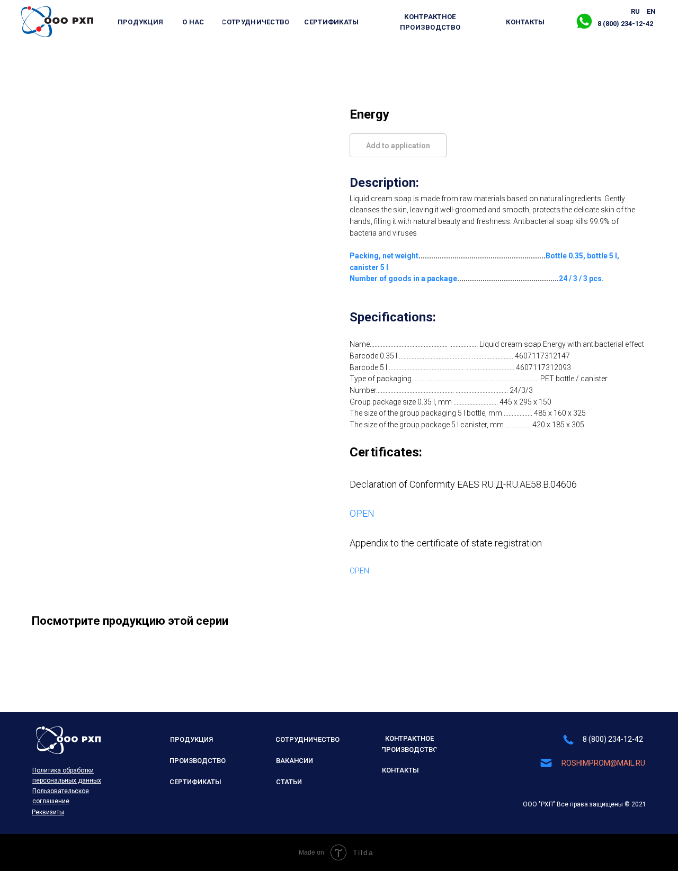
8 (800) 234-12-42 (613, 739)
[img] (57, 21)
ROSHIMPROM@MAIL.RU (603, 763)
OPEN (362, 513)
